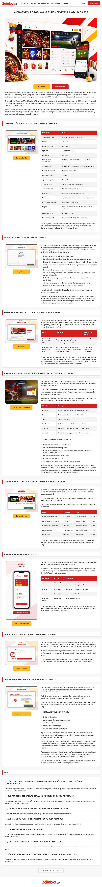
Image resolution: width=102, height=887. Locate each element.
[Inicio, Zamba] (9, 3)
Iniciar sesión (60, 87)
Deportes (24, 3)
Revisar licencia (21, 669)
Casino (33, 3)
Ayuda (66, 3)
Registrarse (21, 272)
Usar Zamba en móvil (21, 623)
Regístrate (94, 3)
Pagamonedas (43, 3)
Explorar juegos (21, 516)
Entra (83, 3)
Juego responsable (21, 714)
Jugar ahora (42, 87)
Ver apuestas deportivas (21, 408)
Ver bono (21, 347)
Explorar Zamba (21, 158)
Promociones (56, 3)
